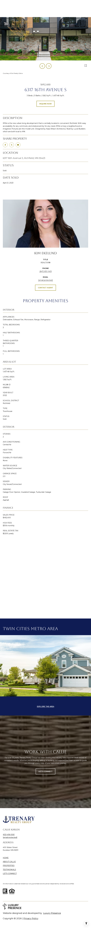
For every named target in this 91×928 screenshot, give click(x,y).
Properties (8, 865)
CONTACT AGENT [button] (45, 288)
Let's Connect (10, 874)
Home (6, 858)
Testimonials (9, 870)
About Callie (9, 862)
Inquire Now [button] (45, 104)
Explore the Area (45, 706)
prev (42, 66)
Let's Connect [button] (45, 771)
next (48, 66)
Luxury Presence (52, 913)
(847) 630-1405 (45, 271)
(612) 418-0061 (9, 835)
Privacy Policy (30, 918)
